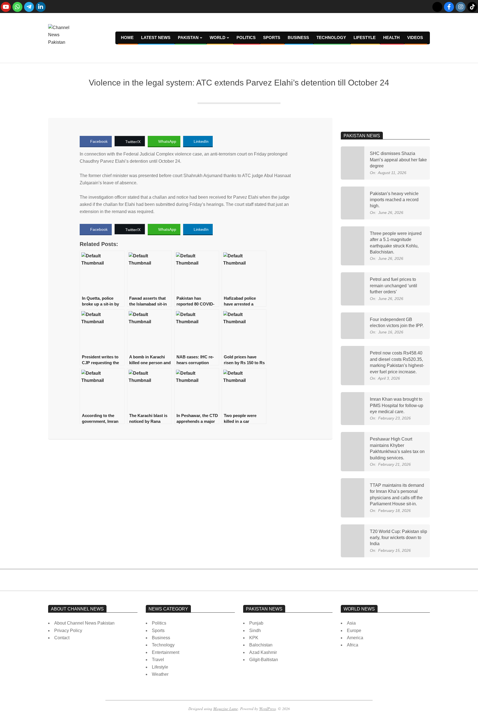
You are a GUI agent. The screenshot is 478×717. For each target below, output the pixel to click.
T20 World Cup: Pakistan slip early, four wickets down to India (398, 537)
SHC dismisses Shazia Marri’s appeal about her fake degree (398, 159)
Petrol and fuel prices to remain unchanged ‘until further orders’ (393, 285)
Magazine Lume (225, 708)
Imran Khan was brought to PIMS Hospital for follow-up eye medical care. (396, 405)
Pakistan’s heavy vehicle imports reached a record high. (394, 199)
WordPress (267, 708)
